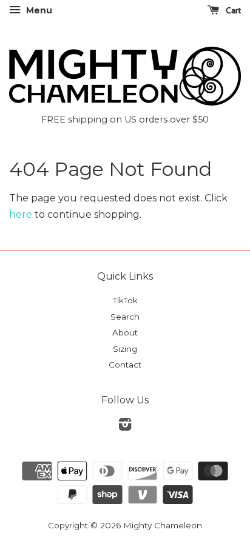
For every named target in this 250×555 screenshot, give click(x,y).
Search (125, 316)
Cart (232, 10)
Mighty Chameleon (162, 525)
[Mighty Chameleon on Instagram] (125, 426)
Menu (38, 10)
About (125, 332)
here (20, 214)
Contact (125, 364)
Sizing (125, 349)
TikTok (125, 300)
